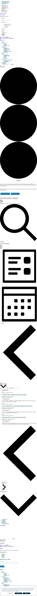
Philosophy (5, 573)
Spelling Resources (7, 585)
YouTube (3, 556)
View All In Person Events (5, 193)
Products (3, 576)
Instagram (3, 554)
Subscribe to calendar (3, 491)
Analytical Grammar (7, 579)
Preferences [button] (17, 591)
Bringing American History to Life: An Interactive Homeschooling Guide (14, 417)
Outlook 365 (4, 521)
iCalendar (3, 520)
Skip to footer (4, 3)
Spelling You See (6, 578)
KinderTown (6, 581)
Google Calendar (4, 519)
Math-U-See (6, 577)
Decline (18, 593)
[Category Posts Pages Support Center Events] (4, 33)
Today (1, 382)
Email (12, 38)
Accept (26, 593)
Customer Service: (4, 37)
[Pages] (4, 31)
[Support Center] (4, 32)
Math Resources (6, 584)
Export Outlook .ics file (5, 523)
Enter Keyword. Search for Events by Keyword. (7, 203)
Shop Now (2, 40)
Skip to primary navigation (6, 1)
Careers (5, 575)
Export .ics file (4, 522)
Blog (2, 582)
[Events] (4, 33)
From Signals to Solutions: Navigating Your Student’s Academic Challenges (14, 394)
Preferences (10, 593)
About (3, 572)
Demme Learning (2, 14)
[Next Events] (2, 381)
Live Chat (2, 38)
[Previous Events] (19, 380)
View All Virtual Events (15, 193)
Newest (6, 26)
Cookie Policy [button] (29, 590)
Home (1, 66)
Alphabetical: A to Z (8, 25)
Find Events (2, 241)
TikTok (3, 555)
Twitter (3, 557)
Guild (3, 583)
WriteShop (5, 580)
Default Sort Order (8, 24)
